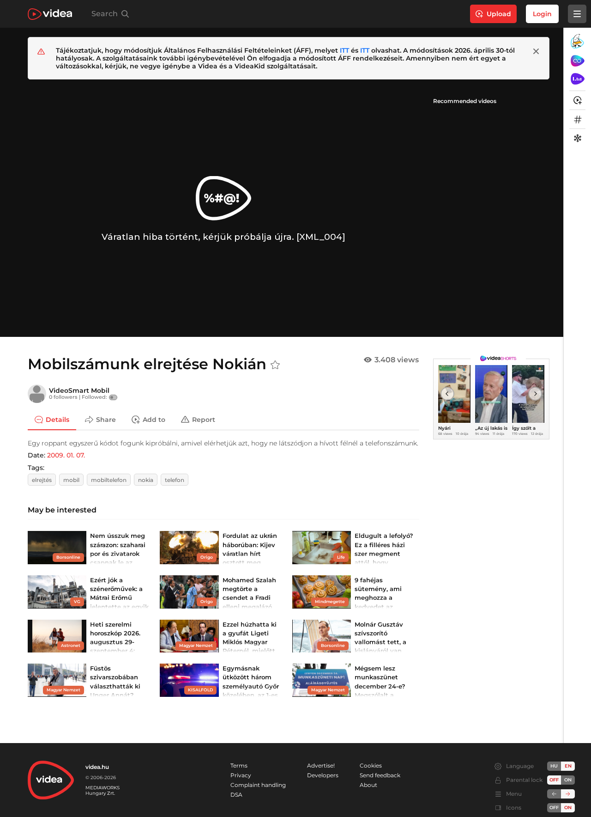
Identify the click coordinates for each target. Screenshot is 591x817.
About (368, 784)
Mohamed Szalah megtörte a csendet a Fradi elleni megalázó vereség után (249, 597)
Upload (499, 14)
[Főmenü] (577, 14)
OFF (554, 808)
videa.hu (97, 766)
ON (568, 780)
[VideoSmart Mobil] (37, 393)
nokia (145, 479)
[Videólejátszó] (223, 208)
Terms (238, 765)
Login (542, 14)
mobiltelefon (109, 479)
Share (106, 419)
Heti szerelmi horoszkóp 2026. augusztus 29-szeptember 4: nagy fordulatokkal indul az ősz (115, 651)
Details (57, 419)
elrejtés (42, 479)
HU (554, 766)
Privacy (240, 775)
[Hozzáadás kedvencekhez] (275, 365)
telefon (174, 479)
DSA (236, 794)
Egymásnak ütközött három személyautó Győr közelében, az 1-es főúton (251, 686)
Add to (154, 419)
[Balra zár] (554, 794)
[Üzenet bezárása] (536, 51)
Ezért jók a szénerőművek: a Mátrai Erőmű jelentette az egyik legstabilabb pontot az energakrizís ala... (119, 606)
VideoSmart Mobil (79, 390)
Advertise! (321, 765)
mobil (71, 479)
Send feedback (380, 775)
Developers (322, 775)
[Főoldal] (50, 14)
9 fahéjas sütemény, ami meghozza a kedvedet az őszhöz (378, 597)
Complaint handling (258, 784)
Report (203, 419)
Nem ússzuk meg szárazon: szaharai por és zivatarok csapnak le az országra (117, 553)
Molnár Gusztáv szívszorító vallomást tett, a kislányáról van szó (380, 642)
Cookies (371, 765)
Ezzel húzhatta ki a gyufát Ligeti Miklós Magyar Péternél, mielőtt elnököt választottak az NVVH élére (250, 651)
